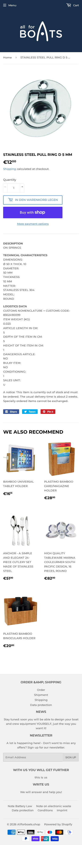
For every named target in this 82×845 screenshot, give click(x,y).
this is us (41, 777)
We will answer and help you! (41, 792)
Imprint (62, 810)
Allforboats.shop (28, 824)
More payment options (33, 223)
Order (41, 689)
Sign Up (70, 757)
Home (7, 57)
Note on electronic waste (53, 806)
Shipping (9, 169)
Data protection (41, 705)
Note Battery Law (20, 806)
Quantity (9, 180)
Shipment (41, 694)
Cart (75, 5)
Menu (12, 5)
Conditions (45, 810)
